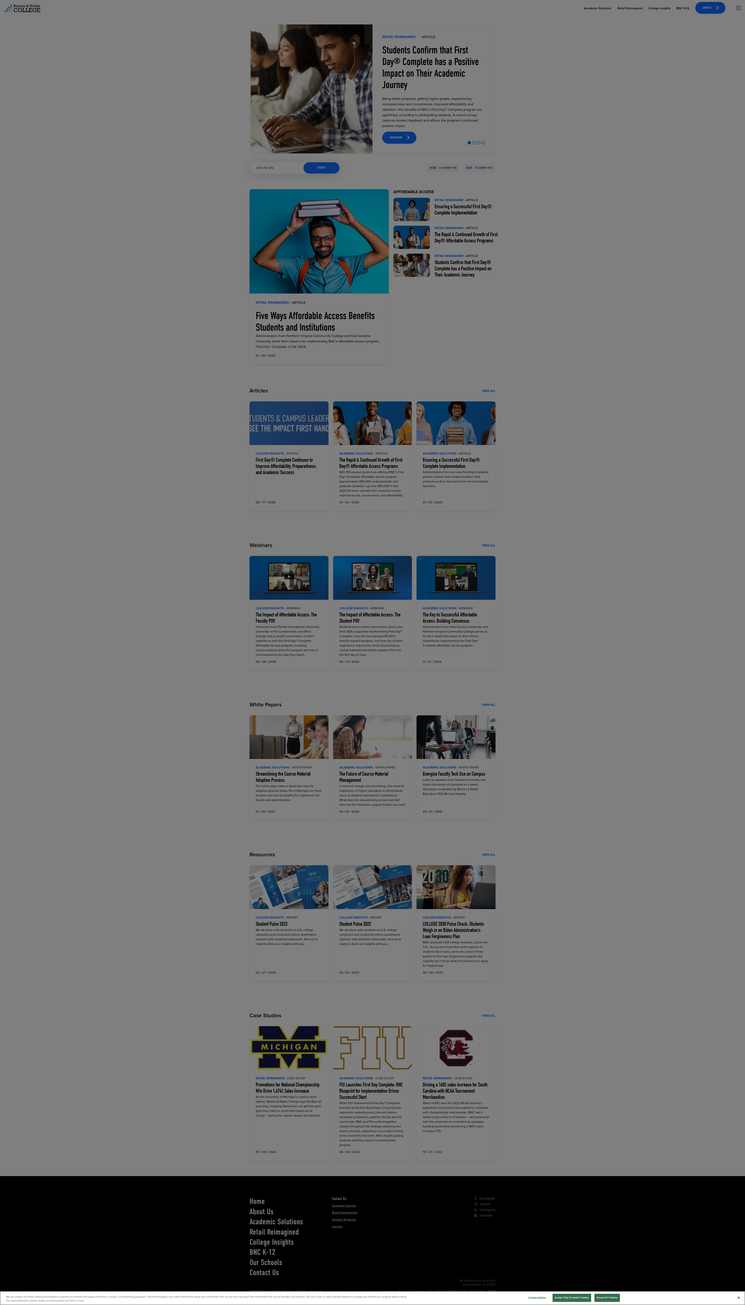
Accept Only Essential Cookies (572, 1297)
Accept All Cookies (607, 1297)
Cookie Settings (537, 1297)
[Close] (739, 1297)
